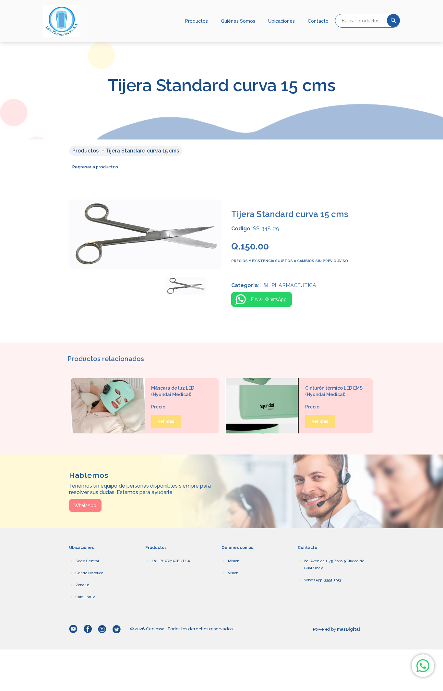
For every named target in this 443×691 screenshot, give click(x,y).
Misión (233, 561)
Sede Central (87, 561)
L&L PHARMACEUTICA (171, 561)
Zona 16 (82, 585)
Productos (196, 21)
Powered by (336, 629)
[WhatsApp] (423, 665)
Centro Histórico (89, 573)
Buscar (393, 20)
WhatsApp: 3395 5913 (322, 580)
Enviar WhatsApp (269, 299)
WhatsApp (85, 505)
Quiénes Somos (238, 21)
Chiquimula (85, 597)
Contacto (318, 21)
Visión (233, 573)
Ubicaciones (281, 21)
